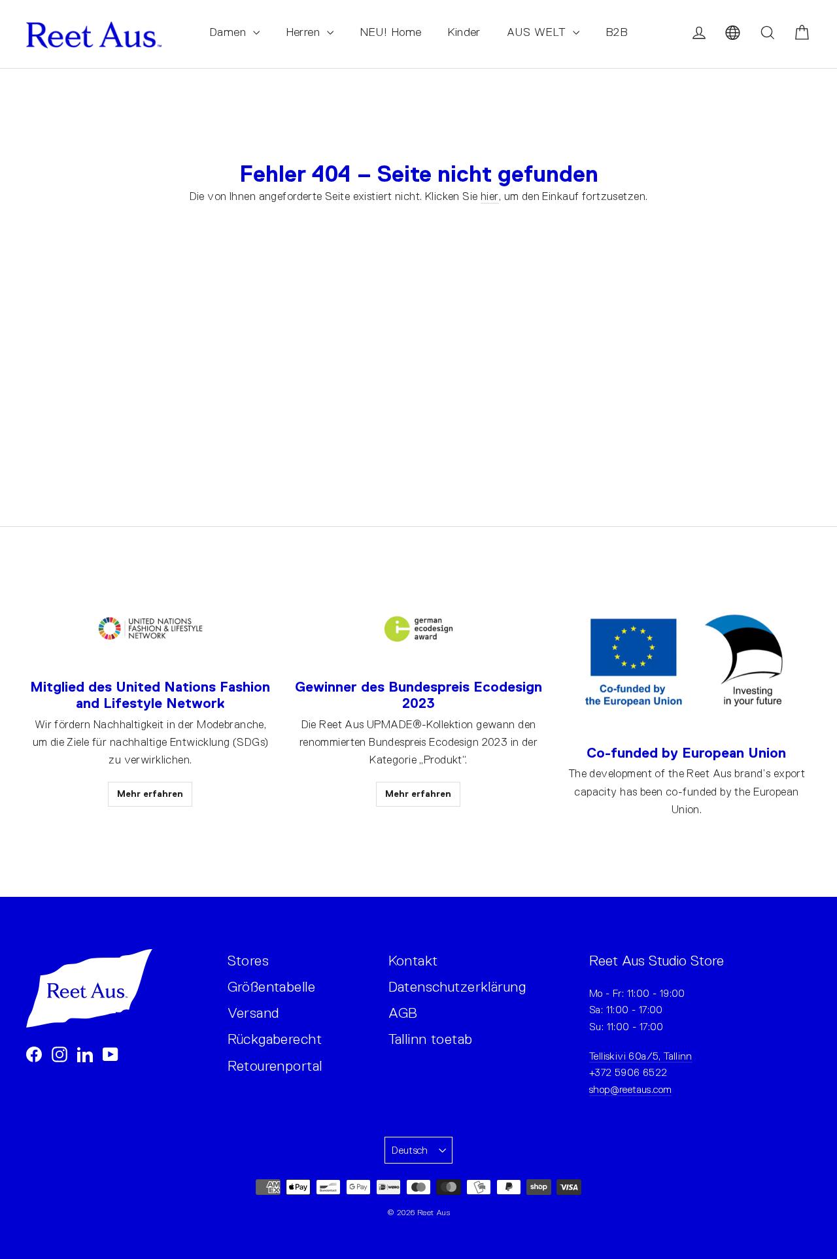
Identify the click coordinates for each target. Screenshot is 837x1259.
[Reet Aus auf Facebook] (34, 1054)
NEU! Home (391, 32)
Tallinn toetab (430, 1039)
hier (490, 196)
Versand (253, 1013)
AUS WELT (538, 32)
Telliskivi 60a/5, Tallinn (640, 1056)
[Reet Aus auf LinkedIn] (85, 1054)
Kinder (464, 32)
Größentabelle (272, 987)
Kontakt (413, 960)
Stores (248, 960)
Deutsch (410, 1150)
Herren (305, 32)
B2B (617, 32)
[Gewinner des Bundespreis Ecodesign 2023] (418, 629)
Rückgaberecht (275, 1039)
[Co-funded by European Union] (686, 662)
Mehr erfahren (150, 793)
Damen (229, 32)
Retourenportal (275, 1066)
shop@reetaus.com (630, 1089)
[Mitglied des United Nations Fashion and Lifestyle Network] (150, 629)
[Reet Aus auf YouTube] (110, 1054)
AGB (403, 1013)
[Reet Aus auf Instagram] (59, 1054)
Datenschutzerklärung (457, 987)
